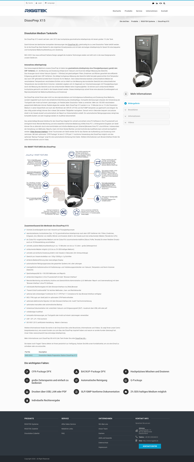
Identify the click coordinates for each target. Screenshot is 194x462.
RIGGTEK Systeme (148, 21)
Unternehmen (151, 11)
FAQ (63, 433)
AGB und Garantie (105, 438)
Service (139, 11)
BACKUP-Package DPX (93, 371)
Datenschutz (103, 443)
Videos (131, 122)
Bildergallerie (134, 103)
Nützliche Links (67, 429)
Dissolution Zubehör (31, 433)
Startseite (117, 11)
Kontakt (164, 11)
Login (40, 3)
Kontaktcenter (150, 446)
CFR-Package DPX (41, 371)
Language (51, 3)
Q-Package (136, 380)
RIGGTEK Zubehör (31, 429)
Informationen (134, 116)
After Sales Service (68, 424)
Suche (30, 3)
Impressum (103, 447)
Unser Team (103, 429)
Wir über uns (103, 424)
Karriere (101, 433)
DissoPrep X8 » (73, 44)
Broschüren (133, 110)
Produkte (128, 11)
